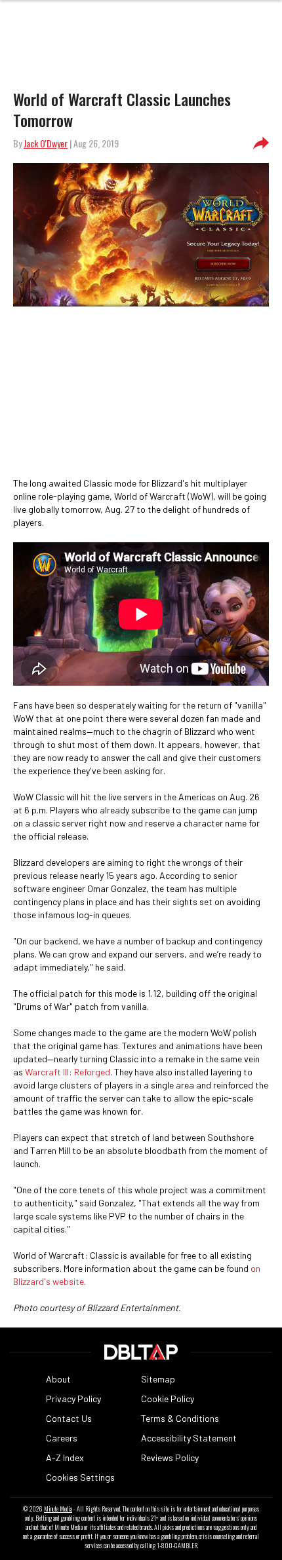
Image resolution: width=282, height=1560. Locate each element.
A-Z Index (65, 1457)
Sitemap (158, 1378)
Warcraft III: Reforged (67, 1071)
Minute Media (58, 1509)
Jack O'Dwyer (46, 143)
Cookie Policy (167, 1398)
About (58, 1378)
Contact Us (69, 1418)
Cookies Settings (80, 1477)
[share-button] (261, 143)
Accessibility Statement (189, 1437)
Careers (61, 1437)
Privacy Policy (73, 1398)
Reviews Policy (170, 1457)
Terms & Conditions (180, 1418)
